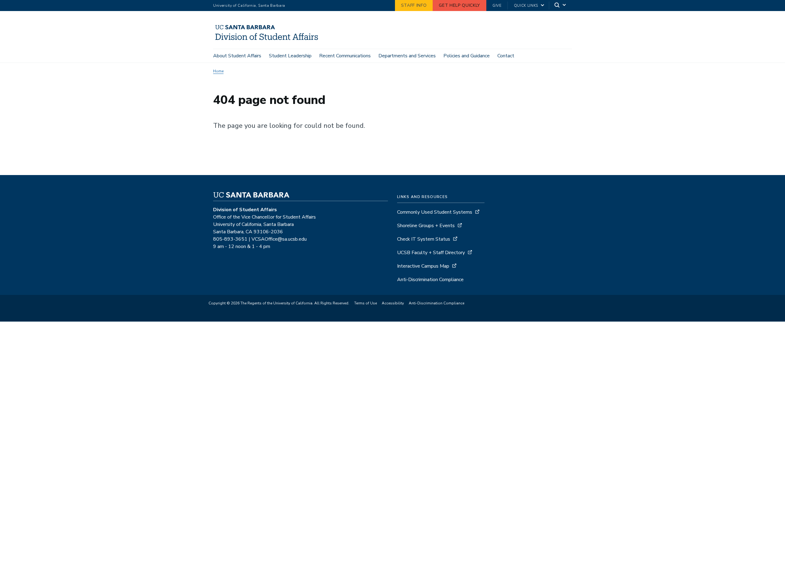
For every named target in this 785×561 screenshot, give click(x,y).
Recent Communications (345, 55)
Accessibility (393, 303)
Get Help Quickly (459, 5)
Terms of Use (365, 303)
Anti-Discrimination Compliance (430, 279)
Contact (505, 55)
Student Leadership (290, 55)
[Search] (560, 5)
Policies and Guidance (466, 55)
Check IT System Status (423, 239)
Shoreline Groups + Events (426, 225)
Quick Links (526, 5)
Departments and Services (407, 55)
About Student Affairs (237, 55)
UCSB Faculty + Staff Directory (431, 252)
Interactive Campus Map (423, 266)
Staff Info (414, 5)
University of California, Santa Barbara (249, 5)
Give (497, 5)
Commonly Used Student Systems (434, 212)
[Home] (269, 40)
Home (218, 71)
